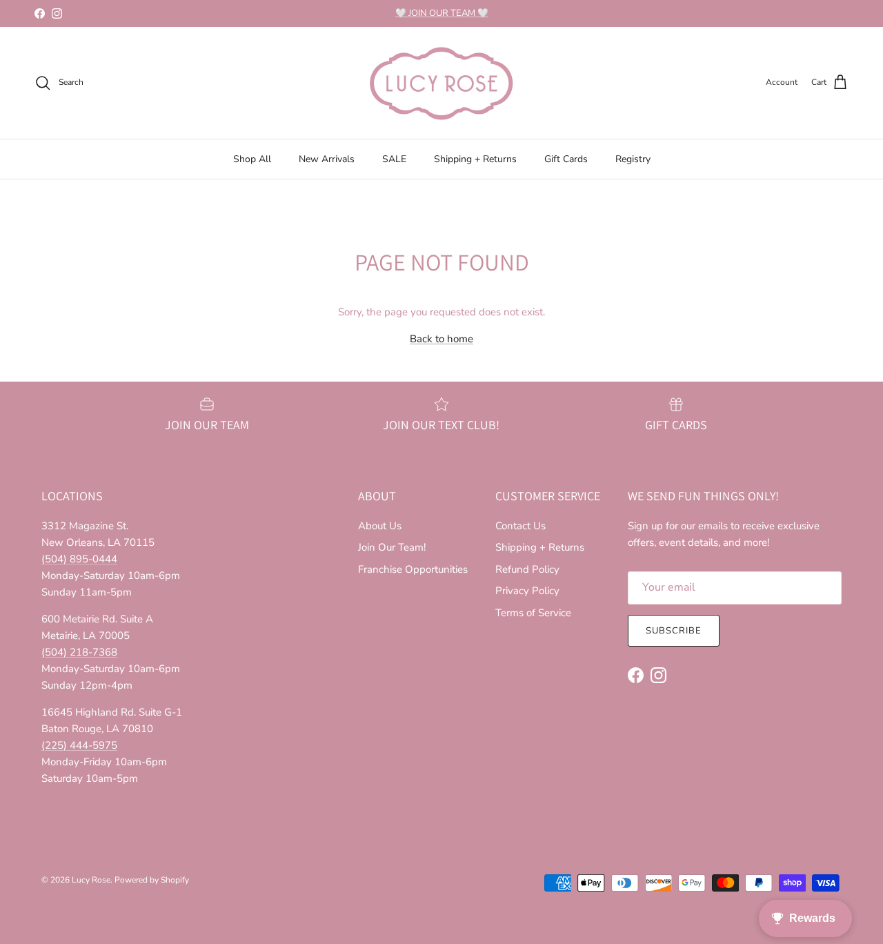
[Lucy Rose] (441, 83)
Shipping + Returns (475, 159)
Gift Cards (566, 159)
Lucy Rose (91, 879)
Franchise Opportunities (413, 569)
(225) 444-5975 (79, 745)
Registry (633, 159)
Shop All (252, 159)
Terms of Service (533, 613)
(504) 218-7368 (79, 652)
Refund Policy (527, 569)
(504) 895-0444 (79, 559)
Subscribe (674, 631)
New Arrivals (327, 159)
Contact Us (520, 526)
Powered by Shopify (152, 879)
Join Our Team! (392, 547)
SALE (394, 159)
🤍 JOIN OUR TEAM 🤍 (441, 13)
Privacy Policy (527, 591)
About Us (379, 526)
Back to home (441, 339)
